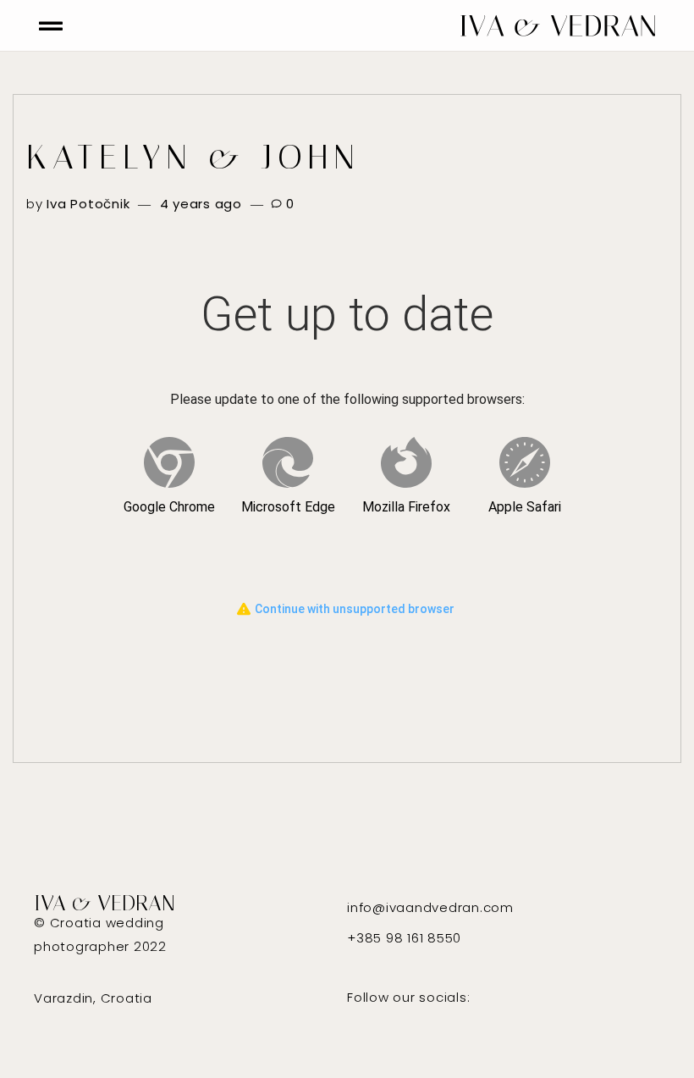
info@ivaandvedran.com (430, 907)
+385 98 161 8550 (404, 938)
